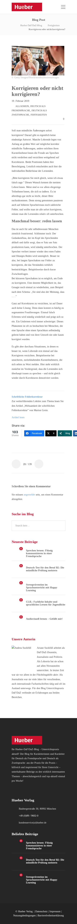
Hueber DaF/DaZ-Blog (31, 25)
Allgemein (22, 106)
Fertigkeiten (54, 25)
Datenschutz (41, 911)
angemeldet (29, 494)
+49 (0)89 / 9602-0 (28, 815)
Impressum (55, 911)
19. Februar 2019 (20, 101)
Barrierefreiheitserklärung (51, 915)
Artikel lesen (18, 417)
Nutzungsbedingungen (24, 915)
